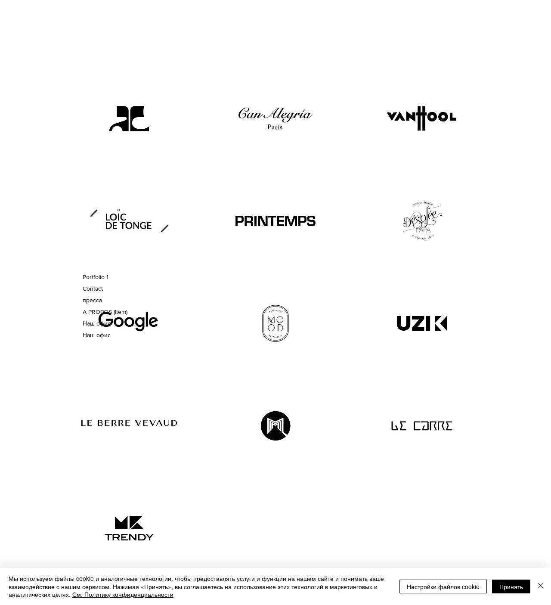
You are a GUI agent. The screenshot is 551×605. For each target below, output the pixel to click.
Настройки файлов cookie (443, 586)
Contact (93, 288)
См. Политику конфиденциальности (122, 594)
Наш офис (97, 323)
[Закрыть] (541, 586)
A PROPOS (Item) (103, 311)
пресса (92, 300)
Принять (511, 586)
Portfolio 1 (95, 276)
